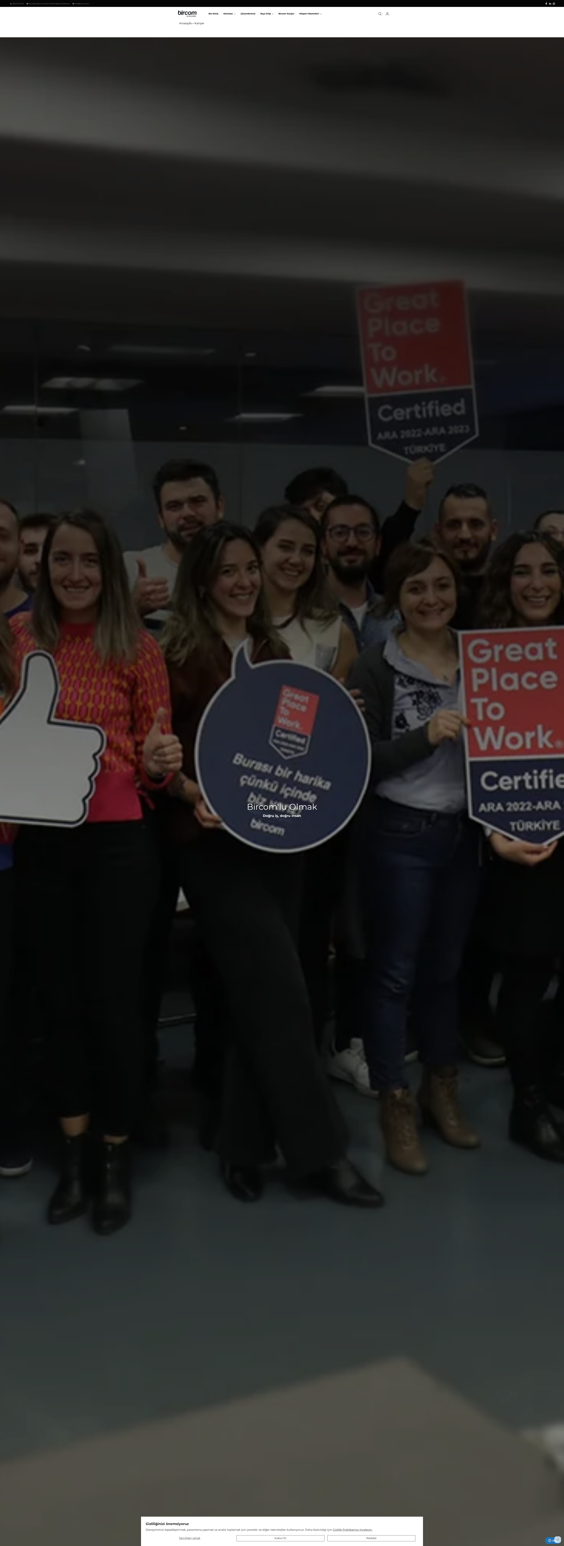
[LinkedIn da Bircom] (550, 3)
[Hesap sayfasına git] (386, 14)
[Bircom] (187, 13)
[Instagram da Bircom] (554, 3)
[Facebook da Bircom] (546, 3)
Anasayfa (185, 23)
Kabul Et (281, 1538)
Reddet (371, 1538)
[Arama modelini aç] (380, 14)
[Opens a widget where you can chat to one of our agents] (553, 1541)
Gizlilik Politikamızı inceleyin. (352, 1529)
